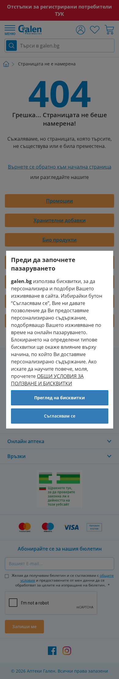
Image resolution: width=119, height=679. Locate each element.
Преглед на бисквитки (59, 398)
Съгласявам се (59, 416)
